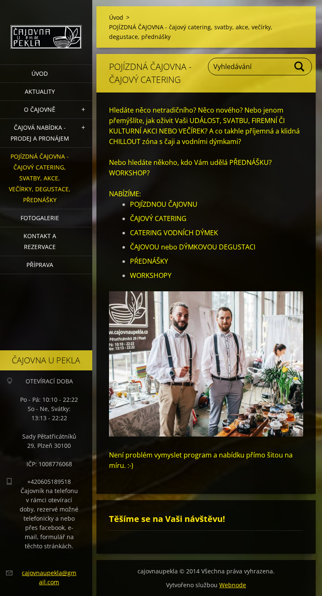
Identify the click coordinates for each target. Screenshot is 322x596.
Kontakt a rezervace (39, 241)
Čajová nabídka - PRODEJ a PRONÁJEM (39, 132)
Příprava (39, 265)
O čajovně (39, 109)
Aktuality (40, 91)
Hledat (299, 66)
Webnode (232, 585)
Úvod (39, 73)
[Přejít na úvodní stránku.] (46, 27)
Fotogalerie (40, 218)
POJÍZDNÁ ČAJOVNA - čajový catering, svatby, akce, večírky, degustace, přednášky (39, 178)
